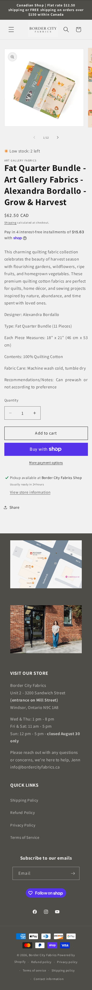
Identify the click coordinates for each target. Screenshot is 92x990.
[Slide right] (57, 137)
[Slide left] (34, 137)
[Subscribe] (73, 873)
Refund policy (41, 962)
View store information (30, 492)
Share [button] (14, 507)
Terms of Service (25, 837)
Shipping (10, 222)
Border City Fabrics (43, 955)
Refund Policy (22, 812)
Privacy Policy (22, 825)
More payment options (46, 462)
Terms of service (34, 970)
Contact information (49, 979)
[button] (11, 29)
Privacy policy (67, 962)
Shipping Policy (24, 800)
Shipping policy (63, 970)
